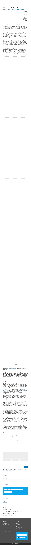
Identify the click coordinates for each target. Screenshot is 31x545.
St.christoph (11, 436)
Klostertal (21, 435)
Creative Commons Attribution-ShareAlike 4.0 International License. (21, 528)
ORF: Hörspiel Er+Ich (6, 509)
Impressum (17, 523)
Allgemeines (11, 9)
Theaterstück (13, 368)
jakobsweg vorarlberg (16, 435)
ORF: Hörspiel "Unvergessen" (7, 507)
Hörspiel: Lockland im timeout (7, 515)
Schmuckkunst (5, 498)
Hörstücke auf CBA (6, 505)
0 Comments (22, 9)
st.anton (8, 436)
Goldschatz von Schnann (12, 383)
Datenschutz (18, 524)
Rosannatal (25, 435)
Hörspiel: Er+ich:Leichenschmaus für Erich (9, 513)
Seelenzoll (5, 436)
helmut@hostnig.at (7, 524)
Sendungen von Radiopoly (7, 511)
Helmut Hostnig (16, 9)
